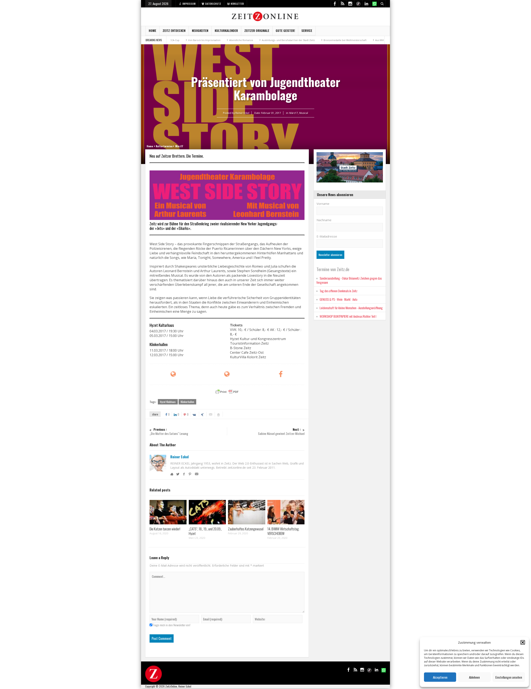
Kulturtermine (164, 146)
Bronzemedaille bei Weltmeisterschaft (324, 40)
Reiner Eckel (179, 457)
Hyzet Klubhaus (168, 402)
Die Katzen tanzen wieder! (165, 528)
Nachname (324, 220)
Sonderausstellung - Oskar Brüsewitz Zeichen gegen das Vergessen (349, 280)
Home (152, 30)
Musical (303, 113)
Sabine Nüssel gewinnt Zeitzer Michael (281, 431)
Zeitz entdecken (174, 30)
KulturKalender (226, 30)
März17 (293, 113)
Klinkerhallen (187, 402)
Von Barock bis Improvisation (184, 40)
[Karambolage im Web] (227, 374)
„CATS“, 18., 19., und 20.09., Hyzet (205, 531)
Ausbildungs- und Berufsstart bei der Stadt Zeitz (268, 40)
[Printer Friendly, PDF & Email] (227, 392)
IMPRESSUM (189, 3)
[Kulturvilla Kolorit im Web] (173, 374)
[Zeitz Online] (265, 16)
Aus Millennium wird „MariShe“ (372, 40)
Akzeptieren (440, 677)
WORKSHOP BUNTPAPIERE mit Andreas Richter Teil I (348, 316)
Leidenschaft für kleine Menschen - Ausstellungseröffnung (351, 307)
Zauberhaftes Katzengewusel (245, 528)
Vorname (323, 204)
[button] (523, 642)
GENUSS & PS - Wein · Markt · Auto (338, 299)
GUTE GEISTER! (285, 30)
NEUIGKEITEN (200, 30)
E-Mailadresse (327, 236)
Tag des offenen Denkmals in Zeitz (338, 290)
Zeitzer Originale (256, 30)
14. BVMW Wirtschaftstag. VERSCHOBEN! (283, 531)
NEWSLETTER (237, 3)
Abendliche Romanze (221, 40)
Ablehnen (474, 677)
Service (306, 30)
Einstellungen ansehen (508, 677)
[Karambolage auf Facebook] (280, 374)
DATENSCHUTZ (213, 3)
